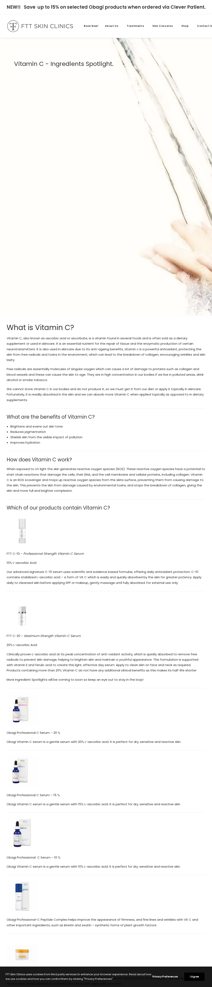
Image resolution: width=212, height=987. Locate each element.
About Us (111, 26)
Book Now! (91, 26)
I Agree (194, 976)
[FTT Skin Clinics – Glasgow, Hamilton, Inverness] (40, 26)
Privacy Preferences (165, 976)
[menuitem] (91, 26)
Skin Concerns (162, 26)
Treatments (135, 26)
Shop (185, 26)
